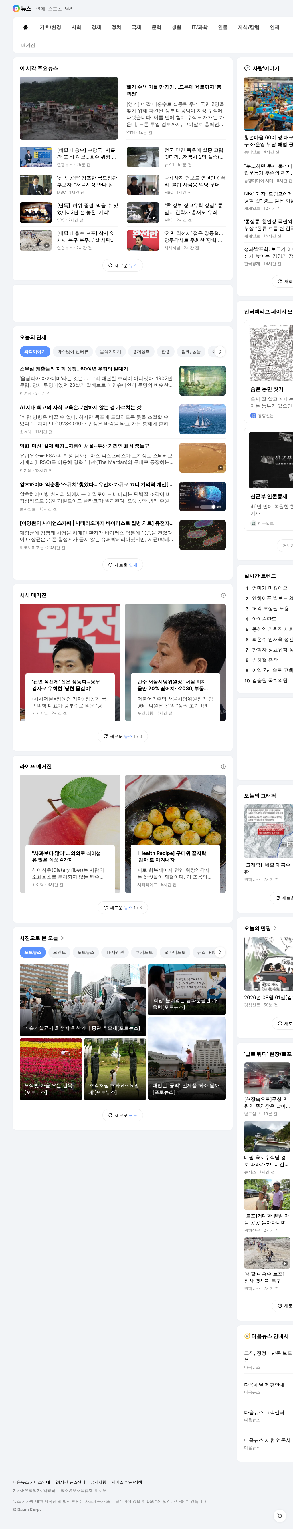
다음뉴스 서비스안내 (31, 1482)
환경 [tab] (165, 351)
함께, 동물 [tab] (191, 351)
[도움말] (223, 595)
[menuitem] (25, 27)
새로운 (126, 265)
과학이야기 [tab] (35, 351)
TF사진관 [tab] (115, 952)
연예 (40, 8)
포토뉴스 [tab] (32, 952)
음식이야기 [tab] (110, 351)
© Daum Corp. (27, 1509)
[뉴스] (26, 8)
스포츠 (55, 8)
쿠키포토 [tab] (144, 952)
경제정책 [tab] (141, 351)
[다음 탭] (220, 351)
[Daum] (17, 8)
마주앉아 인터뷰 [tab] (72, 351)
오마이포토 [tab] (175, 952)
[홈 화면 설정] (280, 1516)
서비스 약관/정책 (127, 1482)
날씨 (69, 8)
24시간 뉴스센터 (70, 1482)
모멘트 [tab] (59, 952)
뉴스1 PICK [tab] (208, 952)
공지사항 (98, 1482)
